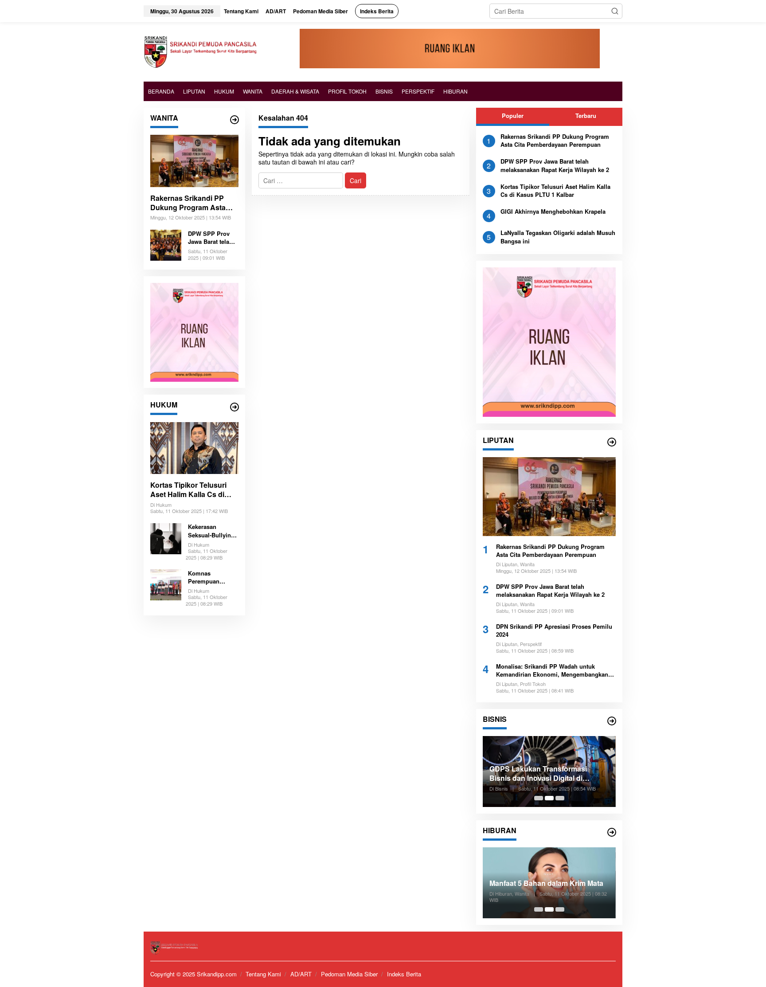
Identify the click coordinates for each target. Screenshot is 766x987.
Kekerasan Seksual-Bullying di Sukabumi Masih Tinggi (211, 531)
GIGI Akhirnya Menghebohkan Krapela (553, 211)
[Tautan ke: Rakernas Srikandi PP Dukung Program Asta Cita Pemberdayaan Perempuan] (194, 161)
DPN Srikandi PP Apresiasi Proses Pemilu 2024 (554, 630)
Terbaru (585, 115)
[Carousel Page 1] (538, 798)
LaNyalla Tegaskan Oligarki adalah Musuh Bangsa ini (557, 237)
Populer (513, 115)
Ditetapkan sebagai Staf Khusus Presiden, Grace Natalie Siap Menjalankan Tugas (563, 879)
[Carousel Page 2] (549, 798)
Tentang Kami (263, 974)
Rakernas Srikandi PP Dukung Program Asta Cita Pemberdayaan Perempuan (188, 203)
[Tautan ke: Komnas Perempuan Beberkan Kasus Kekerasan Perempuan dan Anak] (165, 584)
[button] (614, 11)
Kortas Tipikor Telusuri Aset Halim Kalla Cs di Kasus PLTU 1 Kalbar (188, 490)
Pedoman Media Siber (349, 974)
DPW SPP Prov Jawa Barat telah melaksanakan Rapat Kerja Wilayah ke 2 (210, 238)
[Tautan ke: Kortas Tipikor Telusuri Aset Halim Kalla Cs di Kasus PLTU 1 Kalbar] (194, 448)
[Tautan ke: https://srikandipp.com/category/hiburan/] (611, 832)
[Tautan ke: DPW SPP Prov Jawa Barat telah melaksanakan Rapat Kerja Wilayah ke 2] (165, 243)
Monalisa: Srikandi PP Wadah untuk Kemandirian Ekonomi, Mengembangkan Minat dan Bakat (552, 670)
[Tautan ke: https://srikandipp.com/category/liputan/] (611, 442)
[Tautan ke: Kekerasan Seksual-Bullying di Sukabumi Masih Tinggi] (165, 537)
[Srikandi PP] (200, 51)
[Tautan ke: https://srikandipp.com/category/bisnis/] (611, 721)
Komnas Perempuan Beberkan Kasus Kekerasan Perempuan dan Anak (210, 577)
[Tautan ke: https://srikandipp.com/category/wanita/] (234, 119)
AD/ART (301, 974)
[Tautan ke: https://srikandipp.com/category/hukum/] (234, 407)
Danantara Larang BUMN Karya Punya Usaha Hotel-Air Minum (562, 773)
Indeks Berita (404, 974)
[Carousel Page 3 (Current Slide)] (559, 798)
